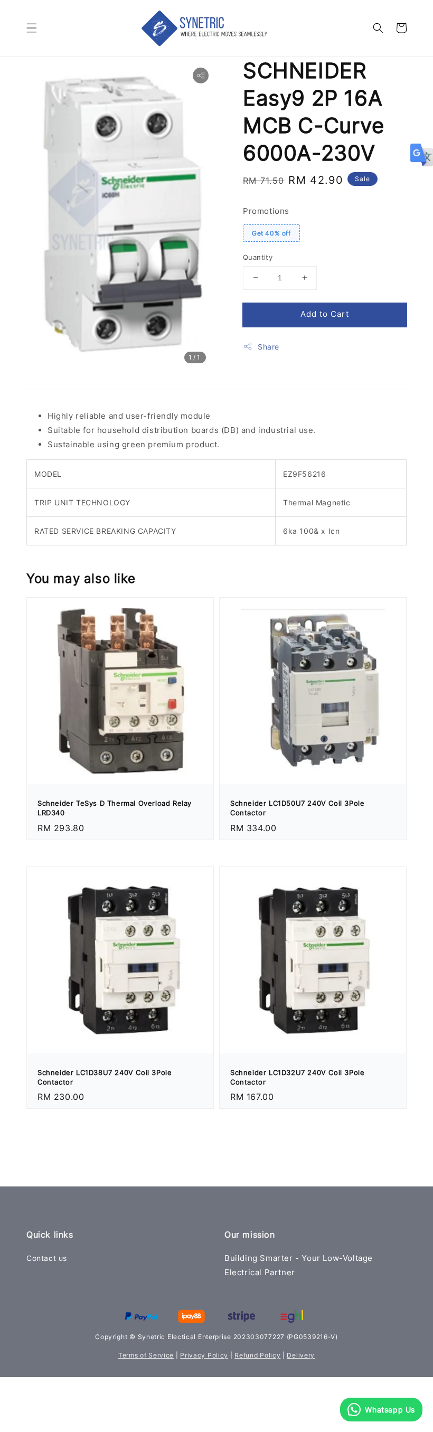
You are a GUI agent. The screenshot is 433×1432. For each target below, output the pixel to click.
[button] (31, 28)
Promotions (266, 211)
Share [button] (268, 346)
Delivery (301, 1355)
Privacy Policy (204, 1355)
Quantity (257, 257)
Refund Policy (257, 1355)
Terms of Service (146, 1355)
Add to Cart (324, 314)
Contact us (46, 1258)
